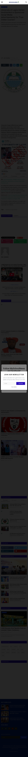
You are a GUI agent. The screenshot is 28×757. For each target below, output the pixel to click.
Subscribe (20, 383)
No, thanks (14, 386)
